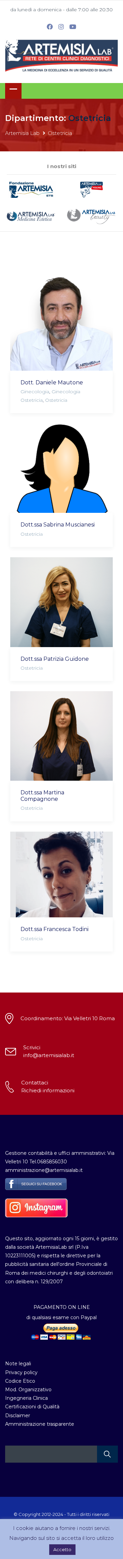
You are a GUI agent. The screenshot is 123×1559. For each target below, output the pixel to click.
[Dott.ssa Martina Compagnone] (61, 736)
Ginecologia (34, 391)
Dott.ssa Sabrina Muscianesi (57, 524)
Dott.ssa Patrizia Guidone (54, 659)
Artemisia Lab (22, 133)
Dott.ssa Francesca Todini (54, 929)
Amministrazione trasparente (39, 1424)
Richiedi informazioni (47, 1090)
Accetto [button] (62, 1549)
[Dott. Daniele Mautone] (61, 316)
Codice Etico (20, 1381)
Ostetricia (56, 400)
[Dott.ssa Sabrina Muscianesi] (61, 468)
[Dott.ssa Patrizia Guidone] (61, 602)
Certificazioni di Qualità (32, 1407)
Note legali (18, 1363)
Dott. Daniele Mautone (51, 382)
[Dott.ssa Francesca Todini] (61, 875)
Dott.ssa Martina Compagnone (42, 795)
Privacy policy (21, 1372)
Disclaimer (17, 1415)
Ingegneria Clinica (26, 1398)
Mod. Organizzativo (28, 1389)
